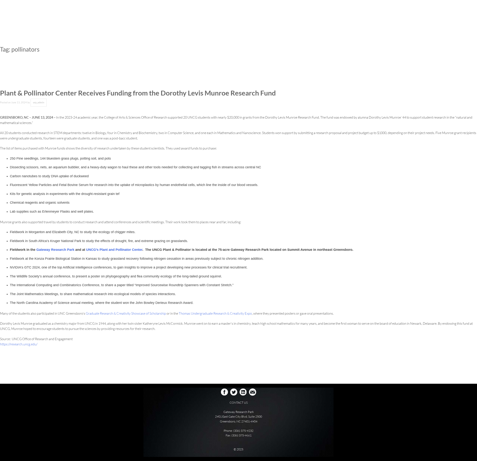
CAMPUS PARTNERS (288, 15)
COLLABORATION (263, 15)
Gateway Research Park (55, 250)
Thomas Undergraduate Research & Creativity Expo (215, 313)
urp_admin (38, 102)
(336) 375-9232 (243, 431)
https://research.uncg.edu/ (18, 344)
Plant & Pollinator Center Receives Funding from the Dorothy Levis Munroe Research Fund (138, 93)
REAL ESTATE (241, 15)
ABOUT (225, 15)
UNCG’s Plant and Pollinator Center (114, 250)
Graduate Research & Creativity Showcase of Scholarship (126, 313)
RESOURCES (310, 15)
